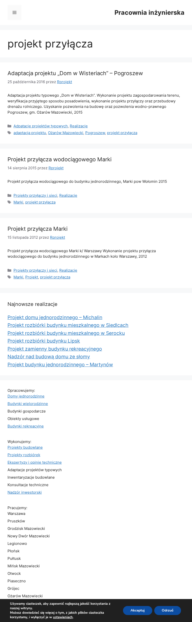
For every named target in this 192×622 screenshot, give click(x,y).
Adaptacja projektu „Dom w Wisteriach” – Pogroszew (75, 73)
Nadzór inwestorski (25, 492)
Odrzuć (168, 610)
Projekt (31, 277)
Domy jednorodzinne (26, 396)
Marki (18, 202)
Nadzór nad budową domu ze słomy (49, 357)
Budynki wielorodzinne (28, 403)
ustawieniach (63, 617)
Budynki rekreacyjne (26, 426)
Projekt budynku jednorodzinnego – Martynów (60, 365)
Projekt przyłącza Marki (38, 228)
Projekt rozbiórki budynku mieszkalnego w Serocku (66, 333)
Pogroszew (95, 132)
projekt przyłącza (122, 132)
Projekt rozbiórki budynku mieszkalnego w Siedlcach (68, 325)
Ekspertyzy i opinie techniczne (35, 462)
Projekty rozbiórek (24, 454)
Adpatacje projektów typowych (41, 126)
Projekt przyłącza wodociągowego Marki (60, 159)
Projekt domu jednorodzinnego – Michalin (55, 317)
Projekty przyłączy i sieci (35, 195)
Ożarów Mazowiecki (65, 132)
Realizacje (79, 126)
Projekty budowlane (25, 447)
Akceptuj (137, 610)
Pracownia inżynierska (149, 12)
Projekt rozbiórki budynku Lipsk (44, 341)
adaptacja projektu (30, 132)
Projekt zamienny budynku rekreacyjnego (55, 349)
